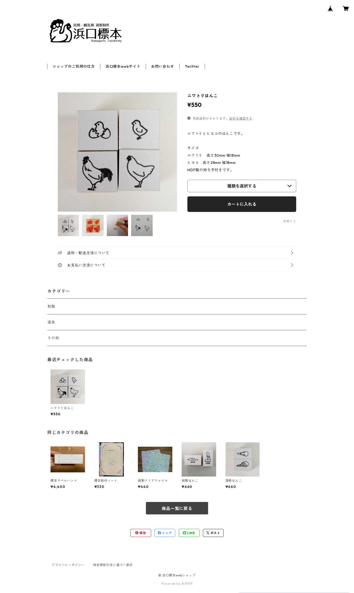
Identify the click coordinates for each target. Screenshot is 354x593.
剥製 (51, 306)
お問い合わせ (162, 66)
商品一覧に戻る (177, 508)
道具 (51, 322)
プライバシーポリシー (68, 565)
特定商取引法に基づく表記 (113, 565)
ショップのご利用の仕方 (74, 66)
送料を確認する (240, 118)
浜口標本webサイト (122, 66)
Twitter (192, 66)
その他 (53, 338)
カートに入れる (241, 204)
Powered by (171, 583)
